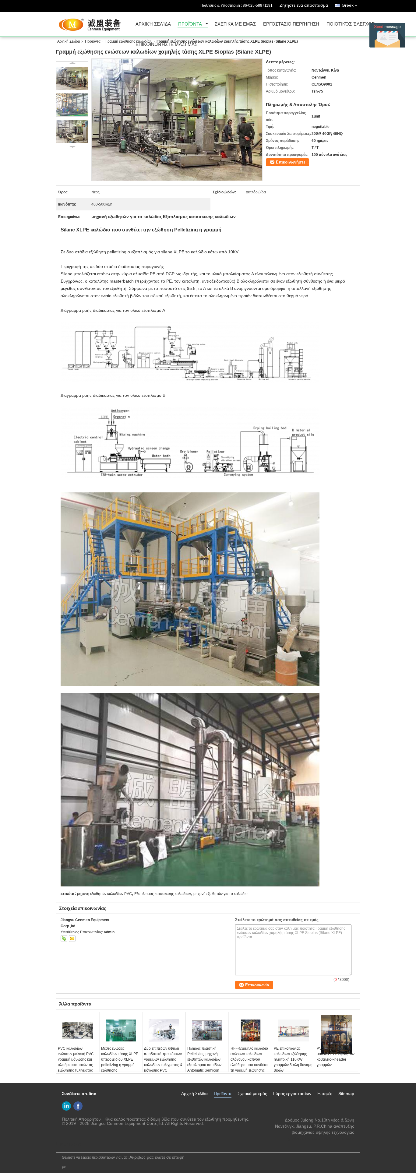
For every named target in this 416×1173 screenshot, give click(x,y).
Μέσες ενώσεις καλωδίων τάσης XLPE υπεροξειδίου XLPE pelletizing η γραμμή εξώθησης (119, 1059)
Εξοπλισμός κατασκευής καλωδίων (162, 894)
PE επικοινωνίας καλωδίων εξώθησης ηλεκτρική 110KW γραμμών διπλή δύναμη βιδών (293, 1059)
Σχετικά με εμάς (235, 24)
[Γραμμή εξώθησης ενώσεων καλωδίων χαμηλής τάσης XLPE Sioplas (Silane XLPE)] (177, 120)
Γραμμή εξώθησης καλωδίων (128, 41)
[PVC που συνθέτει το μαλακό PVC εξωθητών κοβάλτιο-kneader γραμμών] (336, 1034)
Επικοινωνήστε (290, 162)
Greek (348, 5)
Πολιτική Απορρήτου (81, 1119)
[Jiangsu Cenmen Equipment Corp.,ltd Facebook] (78, 1106)
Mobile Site (70, 1144)
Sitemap (346, 1093)
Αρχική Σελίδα (68, 41)
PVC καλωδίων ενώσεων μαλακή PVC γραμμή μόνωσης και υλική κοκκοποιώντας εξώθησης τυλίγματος (76, 1059)
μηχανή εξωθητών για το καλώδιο (220, 894)
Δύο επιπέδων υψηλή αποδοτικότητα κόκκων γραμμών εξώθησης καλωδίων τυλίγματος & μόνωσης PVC (163, 1059)
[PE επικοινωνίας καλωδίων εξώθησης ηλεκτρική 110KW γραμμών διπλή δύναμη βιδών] (293, 1030)
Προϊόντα (92, 41)
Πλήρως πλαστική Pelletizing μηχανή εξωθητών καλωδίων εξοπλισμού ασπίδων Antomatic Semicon (204, 1059)
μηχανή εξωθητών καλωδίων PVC (104, 894)
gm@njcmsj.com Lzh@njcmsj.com (321, 1138)
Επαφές (324, 1093)
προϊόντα (190, 24)
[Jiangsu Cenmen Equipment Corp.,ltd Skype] (64, 938)
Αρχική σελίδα (153, 24)
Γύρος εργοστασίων (292, 1093)
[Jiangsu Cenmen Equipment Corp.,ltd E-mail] (72, 938)
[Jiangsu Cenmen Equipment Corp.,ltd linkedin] (66, 1106)
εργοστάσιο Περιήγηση (291, 24)
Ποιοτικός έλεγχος (350, 24)
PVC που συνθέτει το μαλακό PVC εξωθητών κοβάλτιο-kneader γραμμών (335, 1056)
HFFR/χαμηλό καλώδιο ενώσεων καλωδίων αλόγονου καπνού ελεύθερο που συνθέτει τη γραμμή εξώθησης (249, 1059)
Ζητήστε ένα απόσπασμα (304, 5)
